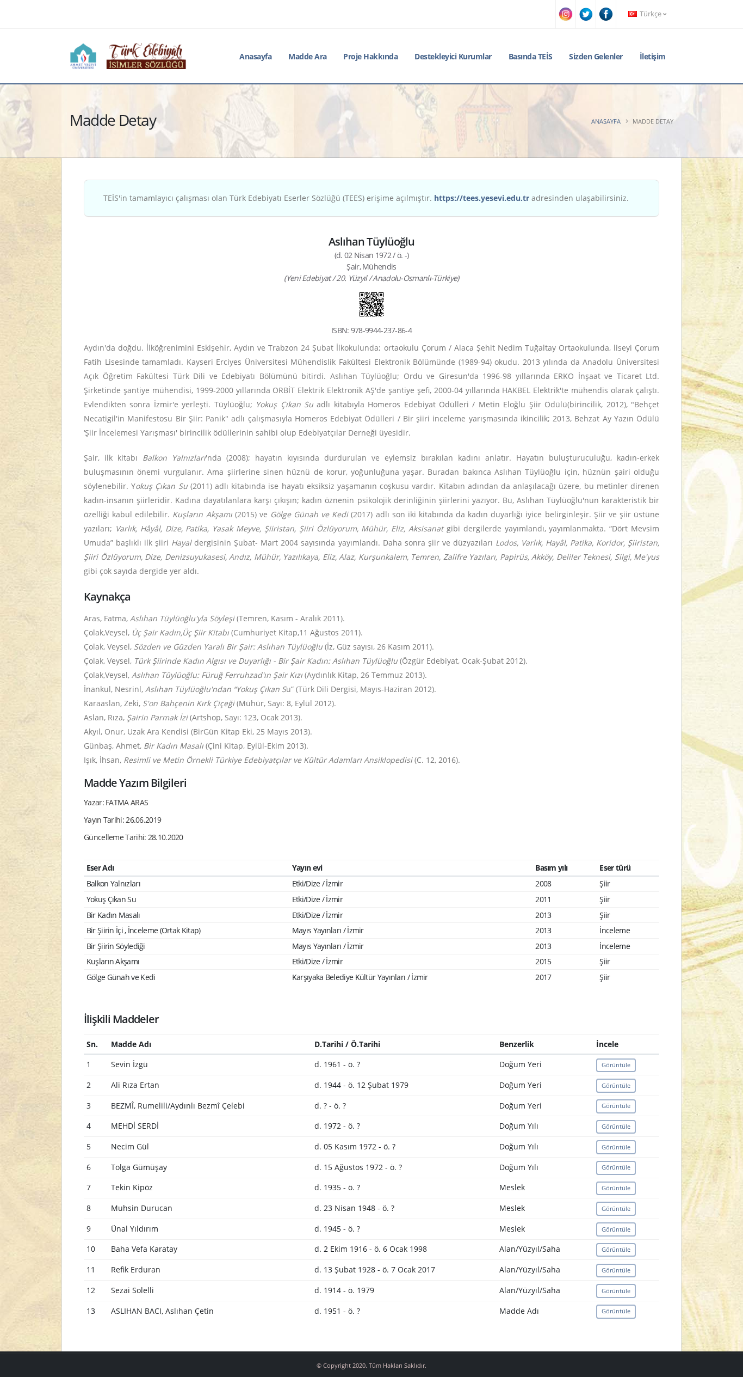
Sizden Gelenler (596, 56)
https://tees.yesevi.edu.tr (481, 198)
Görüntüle (616, 1065)
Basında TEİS (531, 56)
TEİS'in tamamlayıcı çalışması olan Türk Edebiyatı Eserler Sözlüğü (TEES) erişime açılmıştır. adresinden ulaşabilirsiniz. (366, 198)
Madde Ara (307, 56)
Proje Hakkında (370, 56)
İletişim (653, 56)
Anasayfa (255, 56)
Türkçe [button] (650, 14)
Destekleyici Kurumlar (453, 56)
